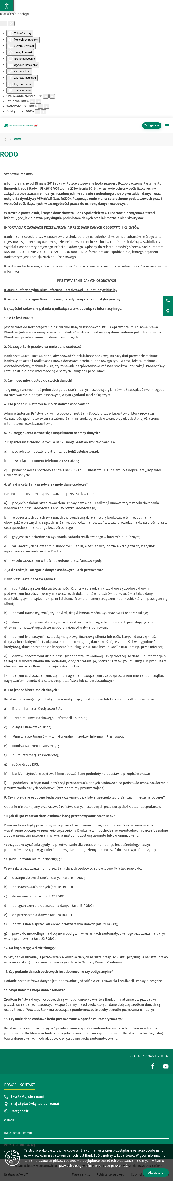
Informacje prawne (18, 1133)
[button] (167, 125)
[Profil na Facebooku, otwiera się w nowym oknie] (153, 1066)
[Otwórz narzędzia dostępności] (7, 5)
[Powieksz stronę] (52, 96)
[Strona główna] (6, 139)
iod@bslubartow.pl (83, 451)
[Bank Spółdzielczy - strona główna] (21, 125)
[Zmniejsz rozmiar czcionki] (32, 101)
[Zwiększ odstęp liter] (43, 111)
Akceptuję (155, 1172)
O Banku (10, 1120)
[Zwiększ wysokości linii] (46, 106)
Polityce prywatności (114, 1166)
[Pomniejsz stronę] (46, 96)
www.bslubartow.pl (39, 424)
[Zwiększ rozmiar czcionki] (38, 101)
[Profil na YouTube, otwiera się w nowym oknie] (165, 1066)
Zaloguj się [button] (151, 125)
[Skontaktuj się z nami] (168, 301)
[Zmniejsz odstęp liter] (37, 111)
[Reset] (3, 23)
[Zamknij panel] (11, 23)
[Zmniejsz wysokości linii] (40, 106)
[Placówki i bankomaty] (168, 311)
